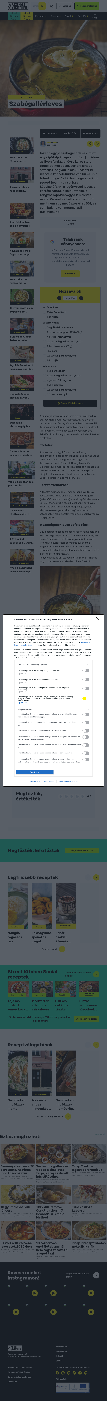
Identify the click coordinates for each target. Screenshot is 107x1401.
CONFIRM (35, 772)
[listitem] (53, 664)
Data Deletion (34, 781)
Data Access (49, 781)
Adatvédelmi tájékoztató (68, 781)
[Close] (98, 619)
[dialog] (53, 700)
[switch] (85, 670)
